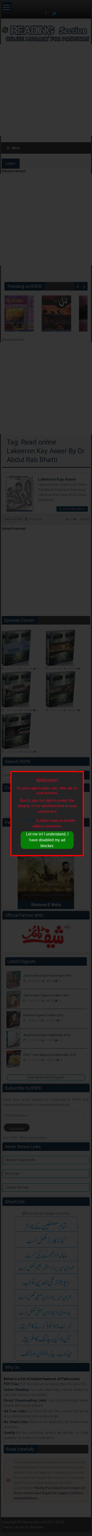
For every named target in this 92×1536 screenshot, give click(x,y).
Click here (27, 820)
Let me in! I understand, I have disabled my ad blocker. (47, 840)
